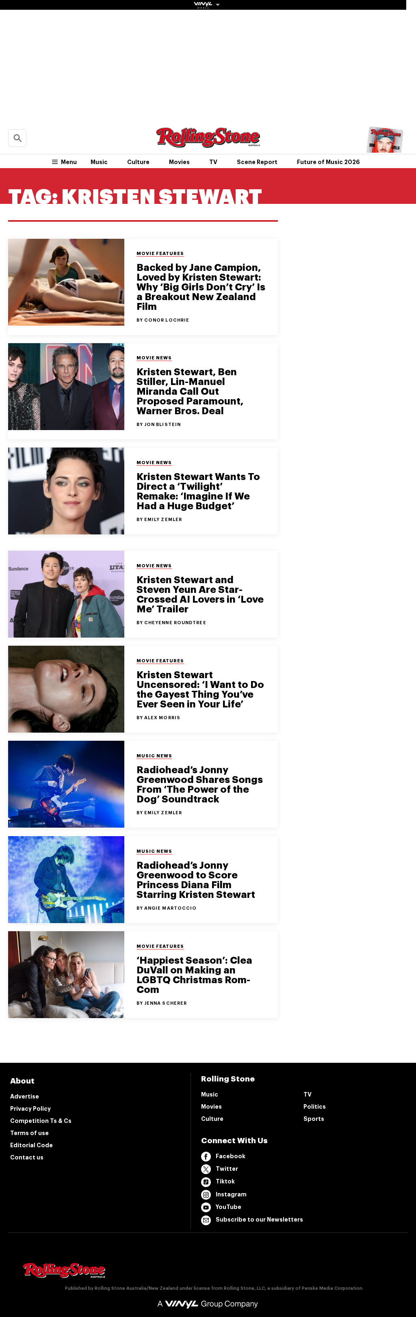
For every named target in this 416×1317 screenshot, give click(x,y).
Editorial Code (31, 1145)
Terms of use (29, 1133)
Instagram (231, 1194)
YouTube (228, 1207)
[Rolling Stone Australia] (208, 144)
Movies (179, 162)
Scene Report (257, 162)
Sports (313, 1119)
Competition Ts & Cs (41, 1121)
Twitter (227, 1169)
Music (99, 162)
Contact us (26, 1157)
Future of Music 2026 (328, 162)
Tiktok (225, 1181)
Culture (138, 162)
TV (213, 162)
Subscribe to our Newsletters (259, 1219)
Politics (314, 1106)
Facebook (230, 1156)
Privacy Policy (30, 1109)
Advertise (24, 1096)
